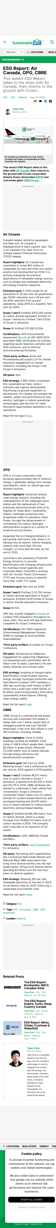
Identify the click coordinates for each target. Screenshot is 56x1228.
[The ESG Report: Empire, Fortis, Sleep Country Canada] (12, 1006)
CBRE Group (31, 180)
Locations (36, 52)
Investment (8, 912)
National (22, 97)
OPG (39, 177)
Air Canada (22, 170)
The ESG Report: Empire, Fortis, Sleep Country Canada (38, 1003)
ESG (5, 97)
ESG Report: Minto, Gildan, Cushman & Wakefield (37, 1025)
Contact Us (36, 1224)
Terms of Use (21, 1224)
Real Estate (29, 1146)
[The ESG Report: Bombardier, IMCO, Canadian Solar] (12, 988)
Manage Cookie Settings (31, 1207)
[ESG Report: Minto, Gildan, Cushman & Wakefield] (12, 1028)
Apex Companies (40, 844)
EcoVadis (40, 613)
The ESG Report (11, 59)
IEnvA (22, 337)
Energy (44, 1146)
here (29, 415)
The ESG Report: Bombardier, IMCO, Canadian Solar (36, 985)
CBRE (36, 909)
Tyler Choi (18, 109)
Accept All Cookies (31, 1199)
